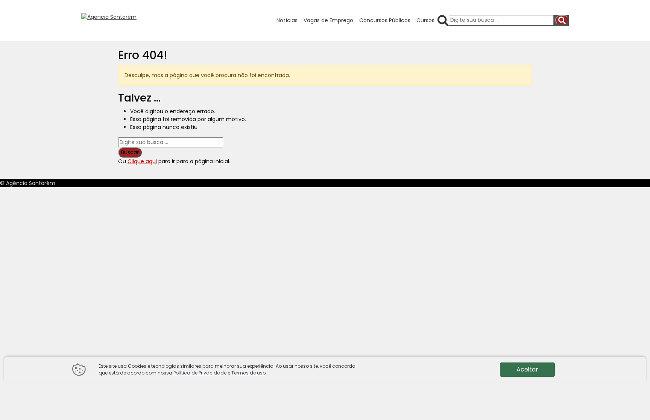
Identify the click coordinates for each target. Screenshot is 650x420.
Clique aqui (142, 161)
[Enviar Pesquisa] (562, 20)
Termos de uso (248, 373)
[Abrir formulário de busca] (443, 20)
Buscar (130, 152)
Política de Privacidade (199, 373)
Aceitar (527, 369)
